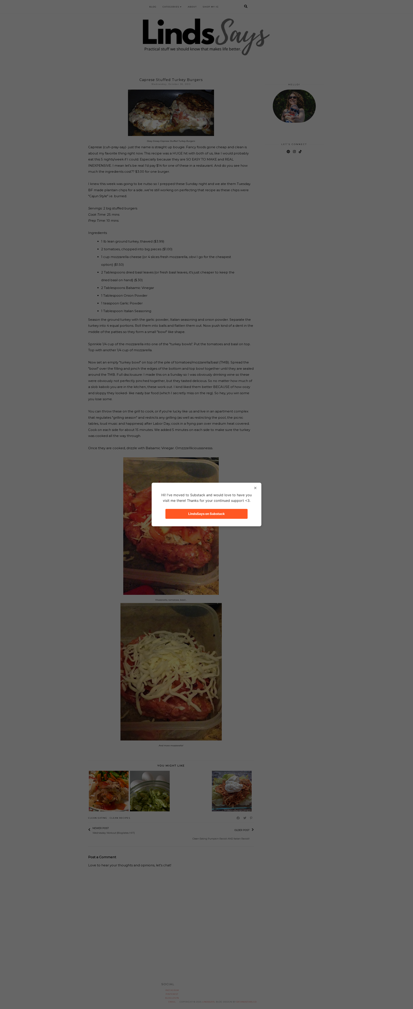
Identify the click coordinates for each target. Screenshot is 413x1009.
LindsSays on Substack (206, 514)
